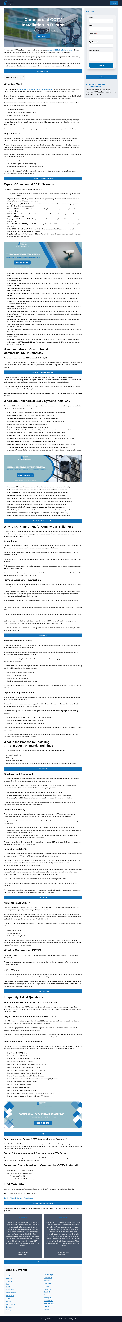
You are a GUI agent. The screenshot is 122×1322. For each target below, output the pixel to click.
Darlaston (20, 1198)
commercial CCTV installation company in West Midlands (35, 89)
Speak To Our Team (43, 991)
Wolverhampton (11, 1292)
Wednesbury (10, 1295)
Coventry (47, 1309)
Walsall (8, 1301)
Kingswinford (48, 1277)
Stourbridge (47, 1292)
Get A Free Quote (43, 1262)
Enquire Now (43, 635)
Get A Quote (43, 1134)
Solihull (46, 1306)
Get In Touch (43, 768)
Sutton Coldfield (49, 1303)
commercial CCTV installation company (59, 50)
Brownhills (47, 1295)
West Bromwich (11, 1304)
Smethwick (47, 1283)
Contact (114, 3)
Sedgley (31, 1198)
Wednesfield (10, 1290)
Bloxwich (9, 1307)
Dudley (8, 1298)
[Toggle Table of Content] (21, 77)
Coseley (6, 1198)
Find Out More (43, 897)
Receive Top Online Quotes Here (43, 521)
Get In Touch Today (43, 71)
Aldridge (46, 1286)
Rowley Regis (48, 1275)
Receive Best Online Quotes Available (43, 372)
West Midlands (48, 1300)
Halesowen (47, 1289)
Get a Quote (42, 36)
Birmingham (48, 1297)
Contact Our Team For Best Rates (43, 178)
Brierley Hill (47, 1280)
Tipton (26, 1198)
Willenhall (13, 1198)
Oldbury (8, 1310)
